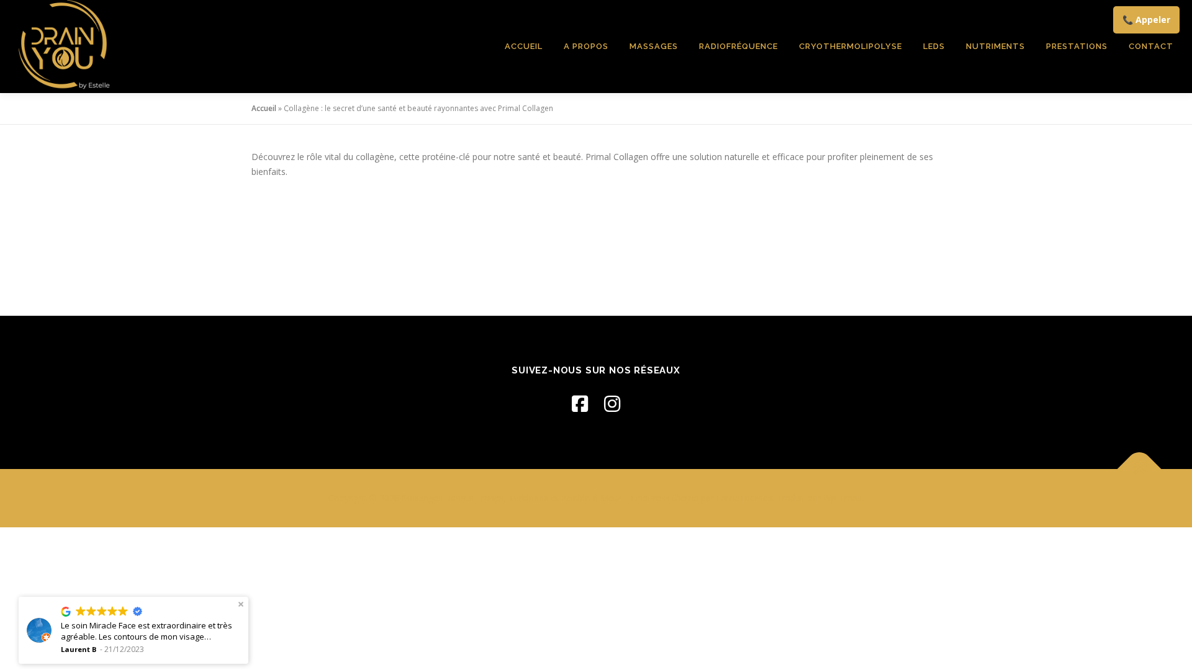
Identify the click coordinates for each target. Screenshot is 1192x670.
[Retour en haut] (1140, 469)
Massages (654, 46)
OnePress (650, 498)
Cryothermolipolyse (850, 46)
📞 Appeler (1146, 19)
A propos (586, 46)
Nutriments (995, 46)
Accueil (524, 46)
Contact (1151, 46)
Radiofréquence (738, 46)
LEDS (934, 46)
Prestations (1077, 46)
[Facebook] (580, 403)
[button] (241, 604)
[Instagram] (612, 403)
